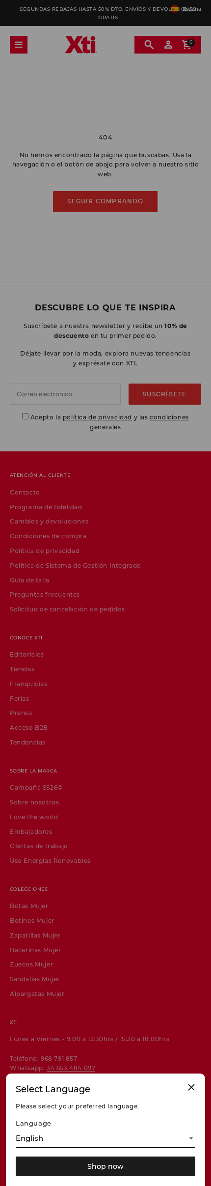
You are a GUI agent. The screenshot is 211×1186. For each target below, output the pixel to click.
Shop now (105, 1166)
